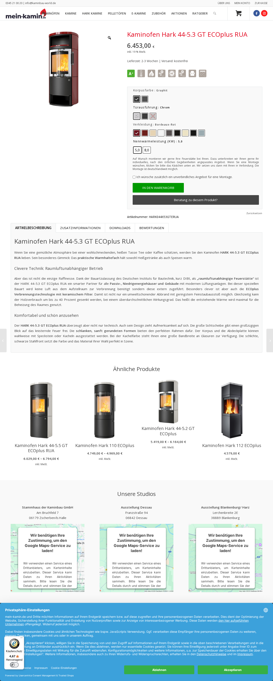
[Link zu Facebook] (256, 13)
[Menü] (21, 638)
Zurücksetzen (254, 213)
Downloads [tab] (120, 228)
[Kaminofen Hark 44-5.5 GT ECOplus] (269, 340)
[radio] (137, 99)
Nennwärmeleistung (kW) (154, 141)
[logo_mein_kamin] (26, 13)
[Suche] (215, 13)
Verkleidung (142, 124)
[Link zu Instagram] (264, 13)
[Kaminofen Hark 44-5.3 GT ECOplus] (3, 340)
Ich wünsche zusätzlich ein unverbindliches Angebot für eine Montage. (184, 177)
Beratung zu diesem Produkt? (196, 200)
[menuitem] (224, 3)
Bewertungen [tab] (151, 228)
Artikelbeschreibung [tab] (33, 228)
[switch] (14, 664)
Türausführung (145, 107)
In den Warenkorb (158, 188)
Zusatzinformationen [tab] (80, 228)
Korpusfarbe (143, 90)
